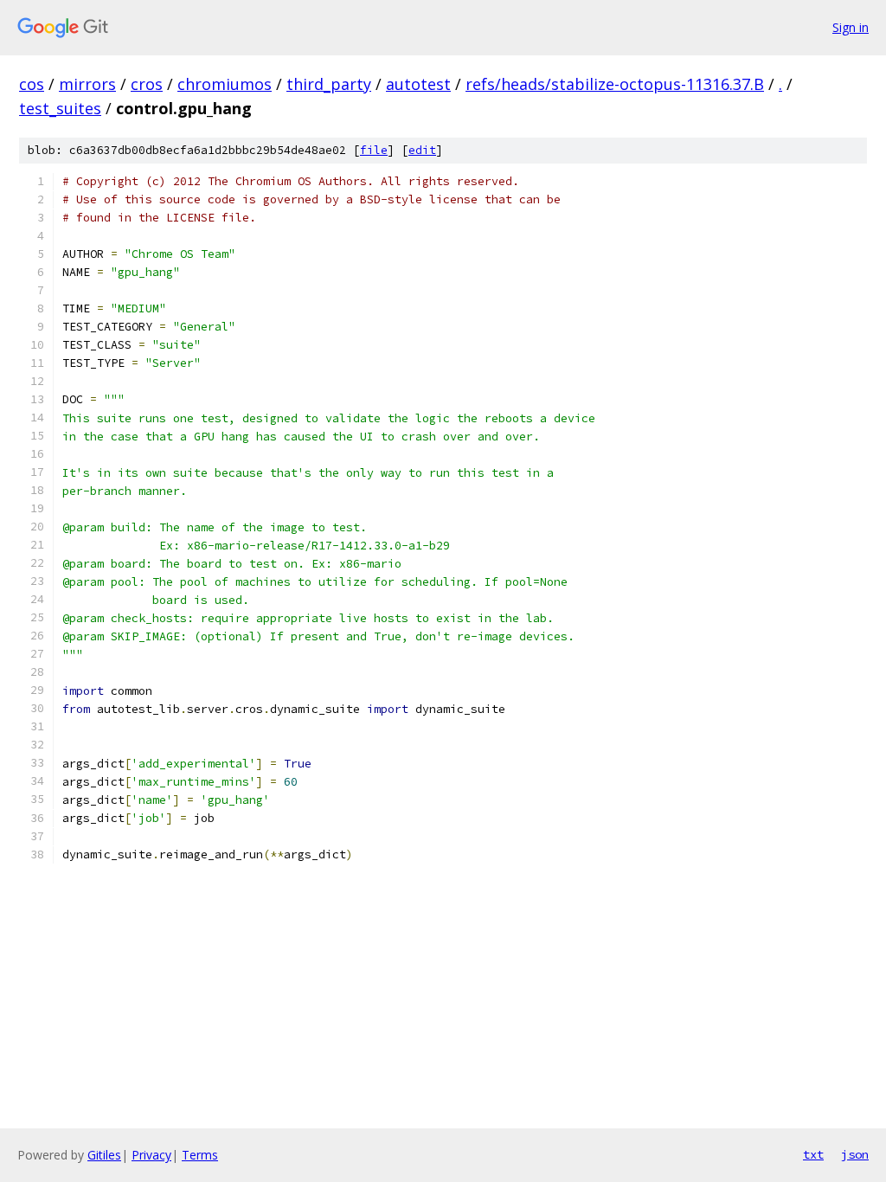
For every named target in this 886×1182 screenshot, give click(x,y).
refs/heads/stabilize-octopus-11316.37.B (614, 84)
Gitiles (104, 1155)
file (374, 150)
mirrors (87, 84)
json (855, 1154)
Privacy (151, 1155)
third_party (328, 84)
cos (31, 84)
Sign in (850, 27)
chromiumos (224, 84)
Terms (200, 1155)
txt (813, 1154)
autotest (418, 84)
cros (147, 84)
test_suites (60, 108)
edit (422, 150)
